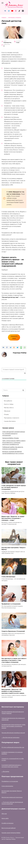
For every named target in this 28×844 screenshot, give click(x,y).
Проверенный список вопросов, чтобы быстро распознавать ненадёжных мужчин (13, 726)
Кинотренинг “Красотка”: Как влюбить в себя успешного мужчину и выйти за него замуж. (13, 691)
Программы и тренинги (11, 418)
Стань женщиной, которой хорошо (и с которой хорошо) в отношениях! (13, 433)
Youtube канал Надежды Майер (11, 832)
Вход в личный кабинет (9, 828)
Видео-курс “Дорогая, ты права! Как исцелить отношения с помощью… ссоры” (13, 518)
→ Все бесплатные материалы (10, 737)
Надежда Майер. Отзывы (10, 438)
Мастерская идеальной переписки (12, 797)
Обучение (7, 411)
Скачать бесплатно (10, 421)
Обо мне (4, 813)
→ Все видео (5, 771)
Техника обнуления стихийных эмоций (13, 732)
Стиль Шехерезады (8, 576)
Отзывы (6, 414)
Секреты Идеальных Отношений (13, 631)
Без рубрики (8, 401)
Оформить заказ (14, 337)
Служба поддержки (7, 823)
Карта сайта (5, 818)
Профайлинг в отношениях (11, 604)
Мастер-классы (9, 407)
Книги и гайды (8, 404)
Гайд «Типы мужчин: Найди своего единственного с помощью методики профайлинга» (13, 442)
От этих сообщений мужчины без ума (13, 747)
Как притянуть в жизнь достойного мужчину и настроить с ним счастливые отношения (14, 660)
